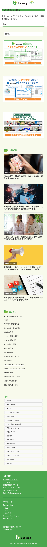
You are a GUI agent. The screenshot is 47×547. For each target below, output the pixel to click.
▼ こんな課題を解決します (13, 316)
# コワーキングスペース (13, 412)
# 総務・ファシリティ (12, 455)
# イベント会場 (10, 405)
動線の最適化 (8, 360)
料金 (6, 510)
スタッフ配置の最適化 (11, 336)
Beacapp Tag (7, 518)
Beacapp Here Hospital (11, 516)
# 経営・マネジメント (12, 451)
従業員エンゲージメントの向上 (14, 368)
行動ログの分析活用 (10, 381)
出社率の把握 (8, 352)
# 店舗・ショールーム (12, 428)
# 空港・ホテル (10, 448)
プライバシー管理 (10, 344)
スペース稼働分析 (10, 340)
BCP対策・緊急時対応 (11, 324)
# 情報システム (10, 432)
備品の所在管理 (9, 348)
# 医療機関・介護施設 (12, 420)
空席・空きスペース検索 (12, 377)
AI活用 (6, 320)
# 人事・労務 (10, 416)
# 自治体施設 (10, 459)
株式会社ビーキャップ (10, 479)
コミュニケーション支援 (12, 328)
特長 (6, 508)
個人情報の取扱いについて (12, 527)
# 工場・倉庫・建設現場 (13, 424)
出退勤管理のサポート (11, 356)
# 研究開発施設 (10, 444)
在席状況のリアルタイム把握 (14, 364)
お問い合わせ (7, 529)
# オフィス (9, 408)
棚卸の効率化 (8, 372)
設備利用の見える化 (10, 385)
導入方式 (8, 513)
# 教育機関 (9, 436)
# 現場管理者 (10, 440)
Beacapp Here (8, 505)
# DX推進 (8, 401)
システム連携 (8, 332)
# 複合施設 (9, 463)
